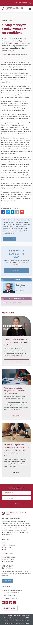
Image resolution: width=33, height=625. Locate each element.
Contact (24, 3)
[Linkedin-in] (3, 602)
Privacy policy (25, 616)
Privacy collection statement (13, 618)
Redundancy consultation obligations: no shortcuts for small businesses (14, 391)
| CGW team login (17, 620)
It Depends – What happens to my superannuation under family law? (16, 342)
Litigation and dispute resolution (17, 55)
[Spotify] (10, 602)
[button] (3, 212)
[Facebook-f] (7, 602)
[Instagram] (14, 602)
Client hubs (17, 3)
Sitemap (26, 620)
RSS (4, 616)
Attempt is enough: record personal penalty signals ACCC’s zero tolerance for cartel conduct (16, 447)
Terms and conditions (13, 616)
